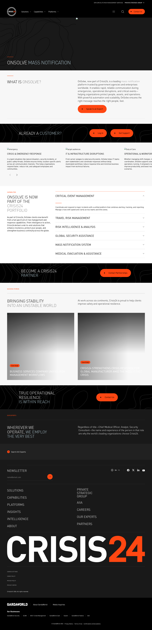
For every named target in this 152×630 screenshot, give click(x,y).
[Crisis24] (11, 11)
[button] (100, 195)
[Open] (114, 11)
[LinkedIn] (138, 470)
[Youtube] (143, 470)
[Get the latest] (50, 476)
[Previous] (10, 175)
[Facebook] (128, 470)
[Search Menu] (123, 11)
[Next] (17, 175)
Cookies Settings (12, 571)
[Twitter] (133, 470)
